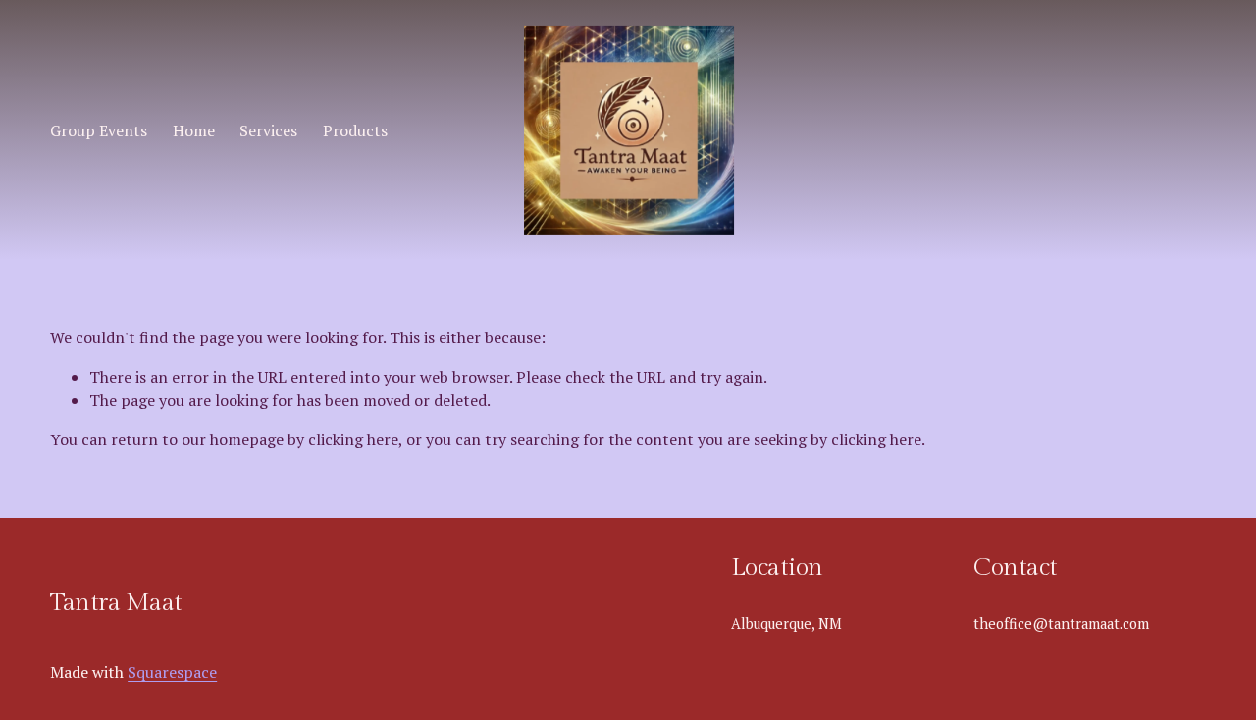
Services (268, 130)
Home (194, 130)
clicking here (353, 439)
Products (355, 130)
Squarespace (172, 672)
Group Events (98, 130)
